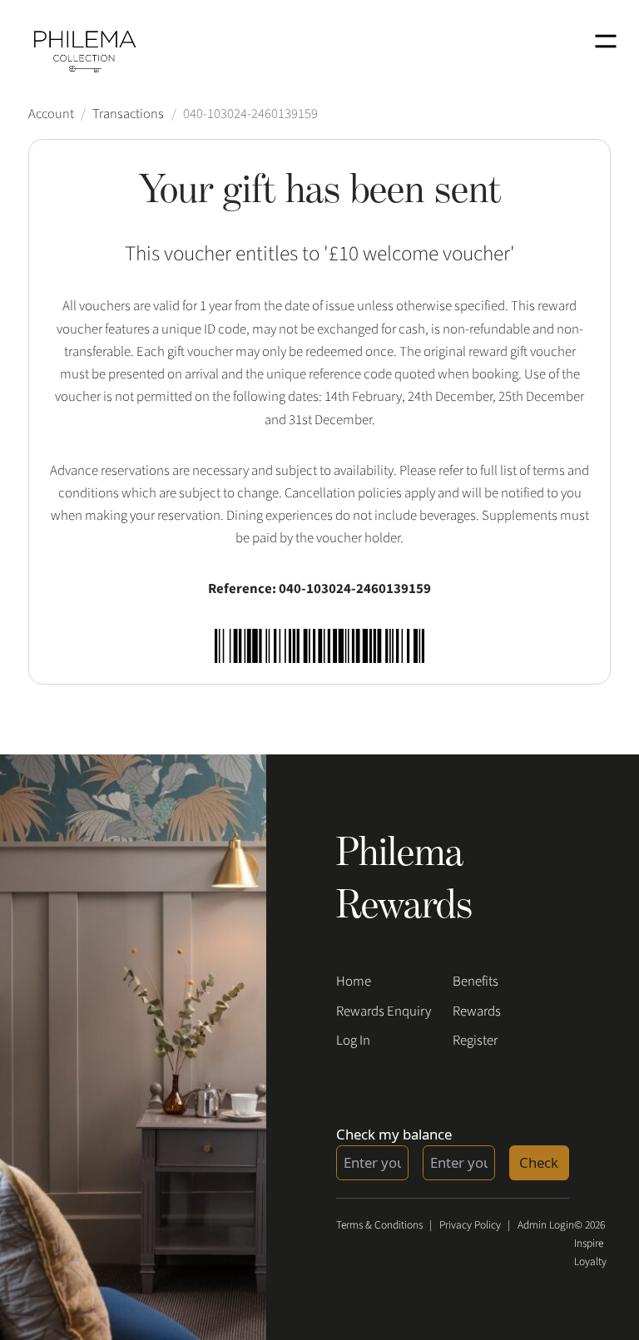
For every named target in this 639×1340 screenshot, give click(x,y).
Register (475, 1041)
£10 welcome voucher (419, 254)
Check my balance (394, 1134)
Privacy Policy (470, 1225)
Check (538, 1162)
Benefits (475, 981)
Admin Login (546, 1225)
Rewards (477, 1011)
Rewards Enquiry (383, 1011)
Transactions (128, 114)
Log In (353, 1041)
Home (353, 981)
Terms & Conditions (379, 1225)
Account (51, 114)
